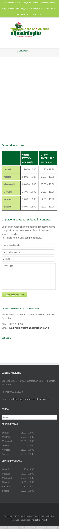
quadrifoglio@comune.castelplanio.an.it (29, 327)
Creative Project (40, 520)
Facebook (2, 343)
